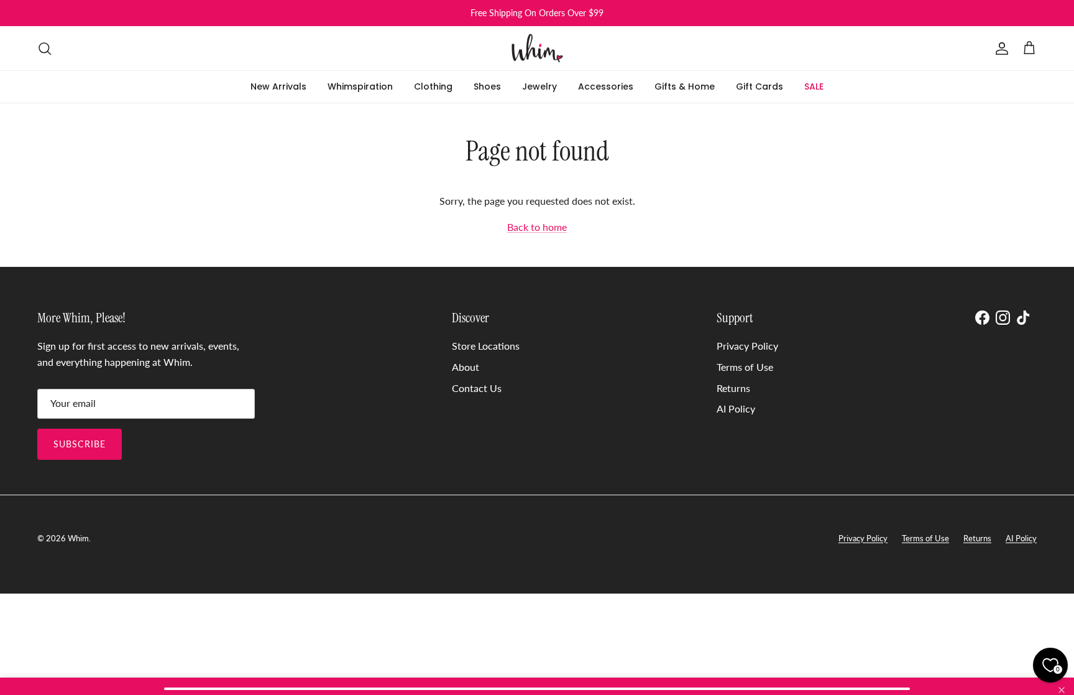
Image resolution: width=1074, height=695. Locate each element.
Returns (733, 388)
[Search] (44, 48)
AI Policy (736, 408)
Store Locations (486, 346)
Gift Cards (759, 86)
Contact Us (477, 388)
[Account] (999, 48)
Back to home (537, 227)
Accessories (605, 86)
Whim (78, 538)
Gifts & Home (684, 86)
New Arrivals (278, 86)
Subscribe (79, 444)
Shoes (487, 86)
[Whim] (537, 48)
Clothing (433, 86)
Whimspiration (360, 86)
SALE (814, 86)
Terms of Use (745, 367)
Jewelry (539, 86)
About (465, 367)
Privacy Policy (747, 346)
